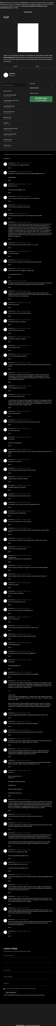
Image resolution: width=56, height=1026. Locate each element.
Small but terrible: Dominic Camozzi (11, 100)
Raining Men (6, 123)
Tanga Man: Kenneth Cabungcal (10, 128)
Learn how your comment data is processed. (34, 995)
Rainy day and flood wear (9, 111)
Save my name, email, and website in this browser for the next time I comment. (20, 988)
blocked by (41, 99)
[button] (4, 12)
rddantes (12, 74)
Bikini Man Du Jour (7, 117)
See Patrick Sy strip (8, 139)
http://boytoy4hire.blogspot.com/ (16, 190)
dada (9, 280)
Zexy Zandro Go (7, 145)
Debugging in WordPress (36, 4)
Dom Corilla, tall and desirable (10, 95)
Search (24, 85)
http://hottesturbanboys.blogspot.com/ (18, 855)
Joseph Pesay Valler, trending (10, 134)
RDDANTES (28, 12)
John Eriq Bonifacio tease (9, 106)
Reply (9, 167)
